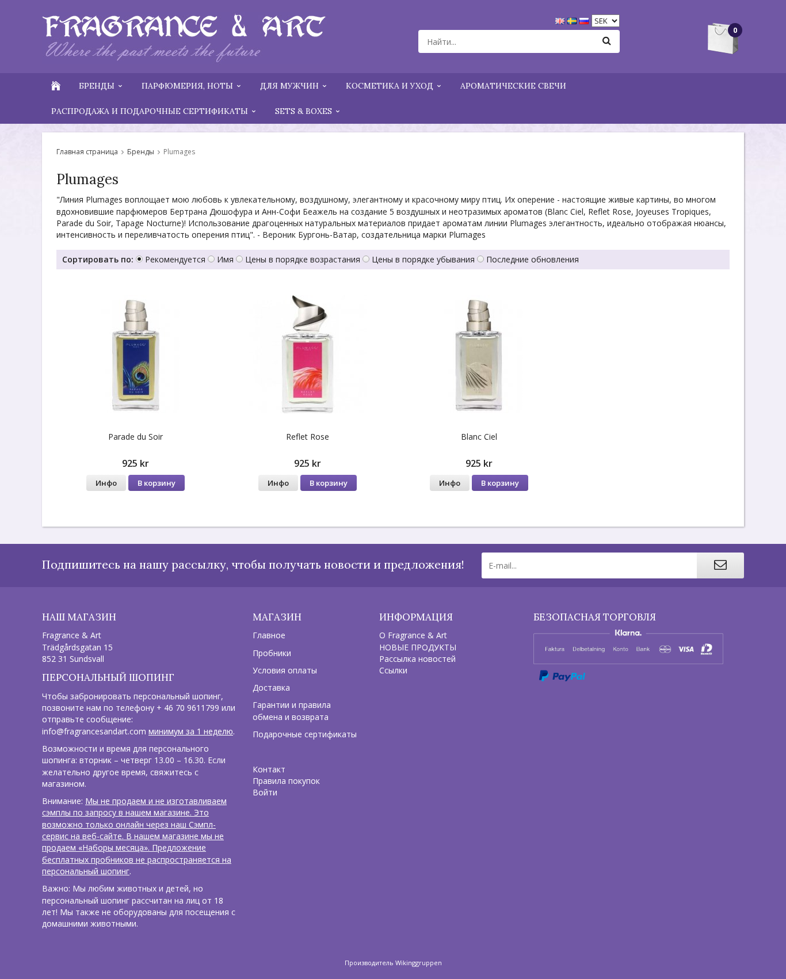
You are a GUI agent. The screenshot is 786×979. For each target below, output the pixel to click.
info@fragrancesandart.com (94, 731)
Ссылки (393, 670)
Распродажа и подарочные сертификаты (149, 111)
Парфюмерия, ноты (187, 86)
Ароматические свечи (513, 86)
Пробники (272, 652)
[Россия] (585, 19)
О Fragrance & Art (413, 635)
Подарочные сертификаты (305, 734)
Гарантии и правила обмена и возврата (292, 710)
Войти (265, 792)
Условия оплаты (285, 670)
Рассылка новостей (417, 658)
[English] (561, 19)
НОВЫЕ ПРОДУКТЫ (417, 647)
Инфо (106, 483)
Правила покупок (286, 780)
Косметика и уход (389, 86)
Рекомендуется (175, 259)
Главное (269, 635)
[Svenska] (573, 19)
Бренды (97, 86)
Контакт (269, 769)
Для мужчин (289, 86)
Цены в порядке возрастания (302, 259)
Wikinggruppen (418, 962)
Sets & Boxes (303, 111)
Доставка (271, 687)
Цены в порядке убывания (423, 259)
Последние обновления (532, 259)
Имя (225, 259)
